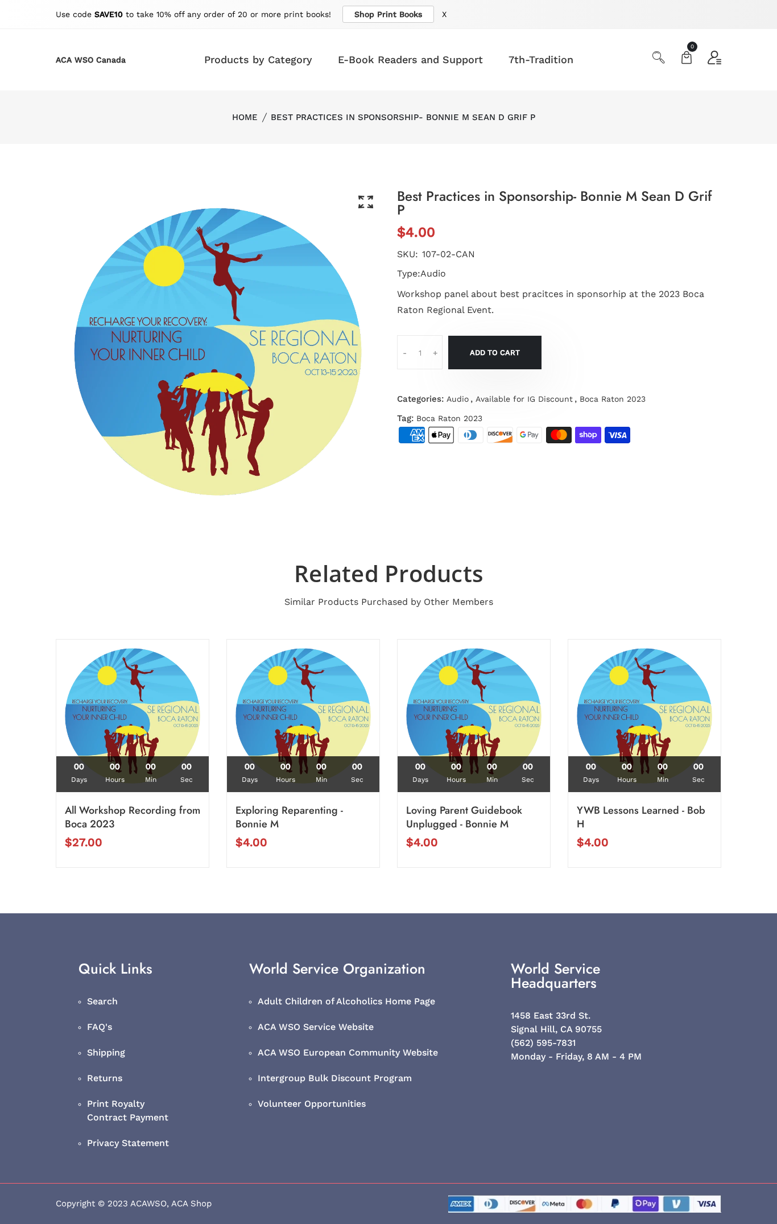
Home (245, 117)
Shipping (106, 1052)
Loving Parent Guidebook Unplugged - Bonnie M (464, 817)
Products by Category (258, 59)
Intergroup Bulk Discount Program (335, 1078)
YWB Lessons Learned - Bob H (641, 817)
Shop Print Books (388, 14)
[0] (686, 59)
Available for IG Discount (524, 398)
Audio (458, 398)
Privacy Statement (128, 1143)
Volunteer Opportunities (312, 1103)
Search (102, 1001)
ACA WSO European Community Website (348, 1052)
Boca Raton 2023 (613, 398)
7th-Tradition (541, 59)
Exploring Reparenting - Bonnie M (289, 817)
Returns (104, 1078)
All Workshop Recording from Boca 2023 (132, 817)
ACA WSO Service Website (316, 1026)
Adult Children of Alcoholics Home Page (346, 1001)
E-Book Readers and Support (410, 59)
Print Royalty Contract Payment (127, 1110)
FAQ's (99, 1026)
